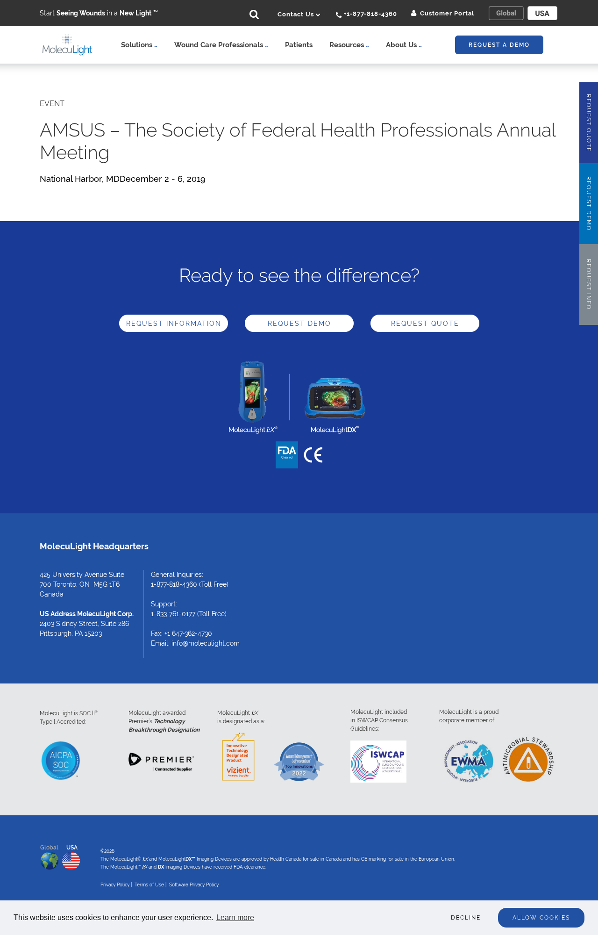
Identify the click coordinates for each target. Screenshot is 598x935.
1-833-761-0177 (173, 614)
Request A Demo (499, 45)
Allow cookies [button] (541, 917)
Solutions (137, 45)
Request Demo (299, 323)
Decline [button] (466, 917)
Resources (347, 45)
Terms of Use (149, 884)
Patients (299, 45)
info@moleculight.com (205, 643)
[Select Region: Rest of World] (506, 13)
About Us (402, 45)
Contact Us (297, 14)
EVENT (52, 103)
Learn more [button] (235, 917)
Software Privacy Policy (194, 884)
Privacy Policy (114, 884)
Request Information (173, 323)
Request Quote (425, 323)
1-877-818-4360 (174, 584)
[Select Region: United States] (542, 13)
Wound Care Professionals (219, 45)
